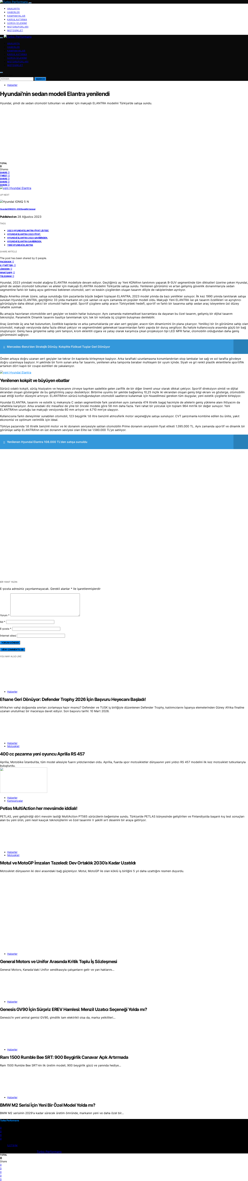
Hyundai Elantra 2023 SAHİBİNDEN (27, 237)
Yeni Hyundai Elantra (20, 245)
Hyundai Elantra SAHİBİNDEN (24, 241)
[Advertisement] (124, 132)
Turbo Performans (49, 1151)
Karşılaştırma (17, 19)
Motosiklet (15, 30)
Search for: (6, 75)
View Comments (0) (12, 649)
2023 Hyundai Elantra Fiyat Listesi (27, 230)
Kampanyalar (16, 16)
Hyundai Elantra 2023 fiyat (23, 234)
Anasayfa (13, 8)
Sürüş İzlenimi (17, 23)
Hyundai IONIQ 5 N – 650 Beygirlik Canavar (17, 209)
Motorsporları (18, 26)
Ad (2, 621)
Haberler (13, 12)
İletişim (12, 1145)
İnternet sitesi (8, 635)
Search (40, 79)
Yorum (4, 615)
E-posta (5, 628)
